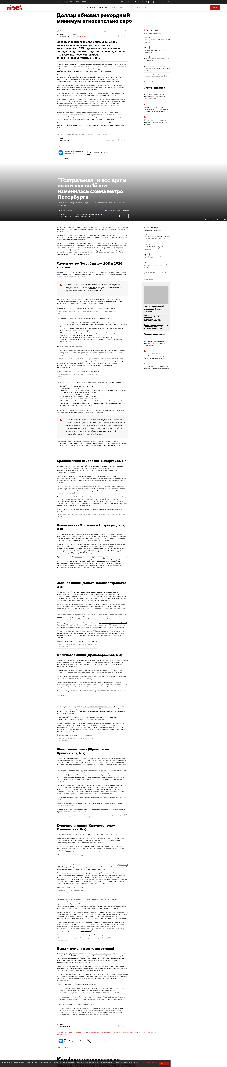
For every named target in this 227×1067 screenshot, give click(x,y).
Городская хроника (140, 1032)
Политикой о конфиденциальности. (147, 1062)
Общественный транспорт (91, 1032)
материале (85, 931)
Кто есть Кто (140, 7)
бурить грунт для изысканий (92, 879)
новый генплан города (85, 410)
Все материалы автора (80, 36)
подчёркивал (72, 505)
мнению (78, 557)
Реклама (130, 7)
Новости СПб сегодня (63, 1035)
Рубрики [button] (91, 7)
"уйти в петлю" (113, 546)
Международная (118, 760)
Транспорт (78, 1032)
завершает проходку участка (67, 619)
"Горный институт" (103, 717)
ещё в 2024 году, (97, 615)
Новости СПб (152, 1032)
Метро (71, 1032)
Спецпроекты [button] (105, 7)
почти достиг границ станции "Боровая (101, 881)
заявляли (89, 434)
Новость (63, 1032)
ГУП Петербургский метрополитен (123, 1032)
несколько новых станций (101, 954)
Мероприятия (119, 7)
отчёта (92, 287)
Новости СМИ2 (62, 159)
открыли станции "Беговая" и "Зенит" (113, 623)
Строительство (105, 1032)
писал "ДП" (86, 962)
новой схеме (68, 359)
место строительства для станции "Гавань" (98, 707)
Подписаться (128, 2)
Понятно (163, 1063)
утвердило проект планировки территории (102, 785)
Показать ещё (148, 82)
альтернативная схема (101, 904)
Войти (215, 7)
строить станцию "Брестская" (67, 904)
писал (68, 851)
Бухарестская (104, 760)
